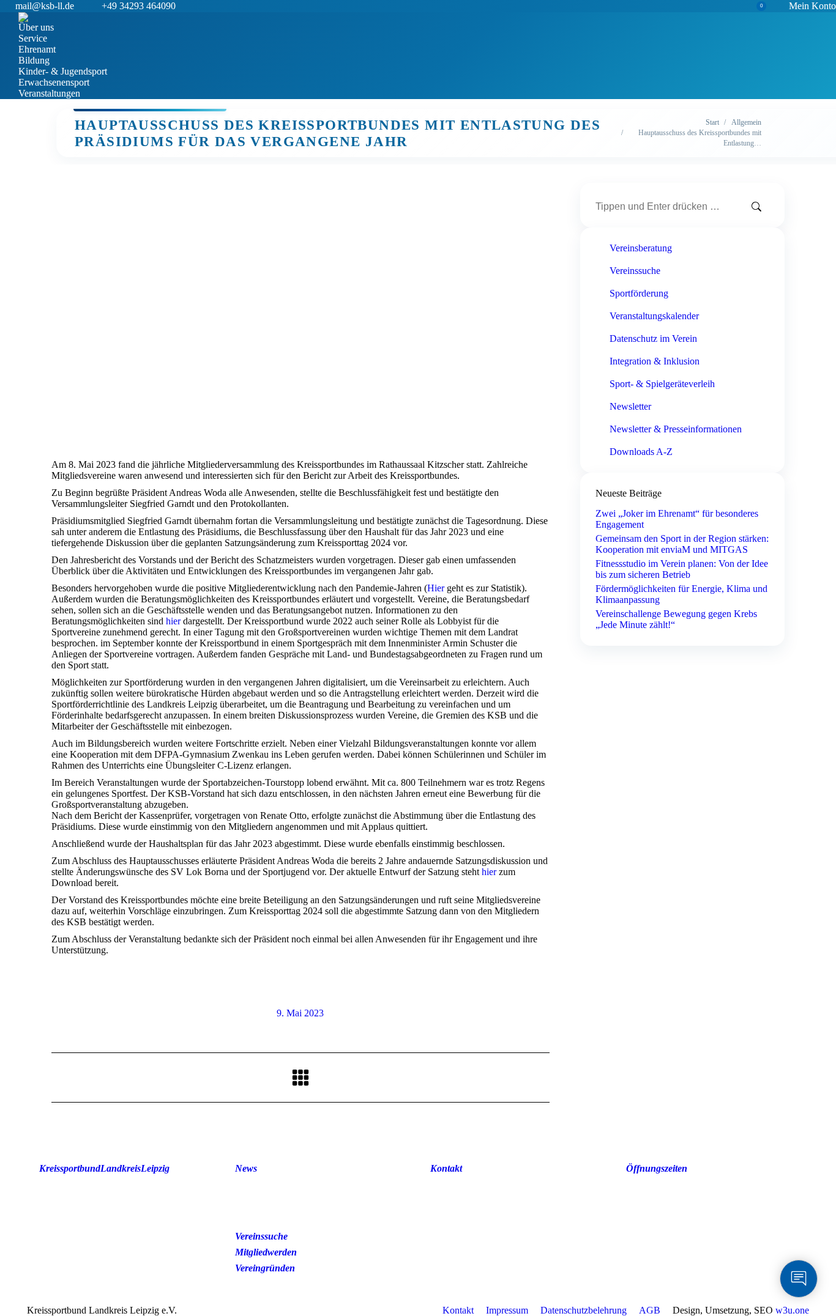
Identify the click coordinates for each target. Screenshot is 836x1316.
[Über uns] (115, 1183)
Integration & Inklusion (655, 361)
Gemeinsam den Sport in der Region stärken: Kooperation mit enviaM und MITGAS (682, 544)
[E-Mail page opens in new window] (681, 1220)
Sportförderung (639, 293)
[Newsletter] (311, 1183)
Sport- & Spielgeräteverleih (662, 384)
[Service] (115, 1189)
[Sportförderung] (115, 1195)
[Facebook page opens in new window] (627, 1220)
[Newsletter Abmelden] (311, 1189)
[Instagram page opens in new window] (654, 1220)
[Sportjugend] (115, 1213)
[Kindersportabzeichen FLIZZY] (115, 1207)
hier (173, 621)
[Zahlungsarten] (115, 1244)
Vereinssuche (635, 270)
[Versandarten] (115, 1238)
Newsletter (630, 406)
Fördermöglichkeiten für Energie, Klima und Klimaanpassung (681, 594)
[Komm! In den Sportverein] (115, 1201)
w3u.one (792, 1310)
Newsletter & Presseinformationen (676, 429)
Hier (435, 588)
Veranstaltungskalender (654, 316)
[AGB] (115, 1232)
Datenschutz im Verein (653, 338)
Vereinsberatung (641, 248)
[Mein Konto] (115, 1225)
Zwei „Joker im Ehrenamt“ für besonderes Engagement (676, 519)
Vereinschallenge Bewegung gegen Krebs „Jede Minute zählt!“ (676, 619)
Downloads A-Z (641, 451)
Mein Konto (812, 6)
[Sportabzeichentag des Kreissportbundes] (115, 1219)
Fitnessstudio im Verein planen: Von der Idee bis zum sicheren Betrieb (681, 569)
